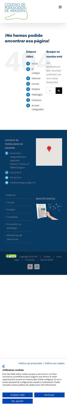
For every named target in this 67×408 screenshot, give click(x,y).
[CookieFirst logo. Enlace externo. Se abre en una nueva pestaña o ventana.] (3, 366)
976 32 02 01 (16, 172)
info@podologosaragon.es (20, 182)
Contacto (36, 100)
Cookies (47, 256)
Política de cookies (55, 363)
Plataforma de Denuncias (14, 237)
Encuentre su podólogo (14, 226)
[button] (49, 149)
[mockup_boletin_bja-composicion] (49, 204)
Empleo (36, 89)
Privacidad (30, 259)
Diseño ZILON (46, 259)
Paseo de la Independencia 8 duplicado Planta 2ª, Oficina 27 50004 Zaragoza (19, 160)
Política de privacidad (30, 363)
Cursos (35, 83)
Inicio (35, 63)
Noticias (36, 78)
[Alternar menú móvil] (60, 7)
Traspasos (12, 216)
